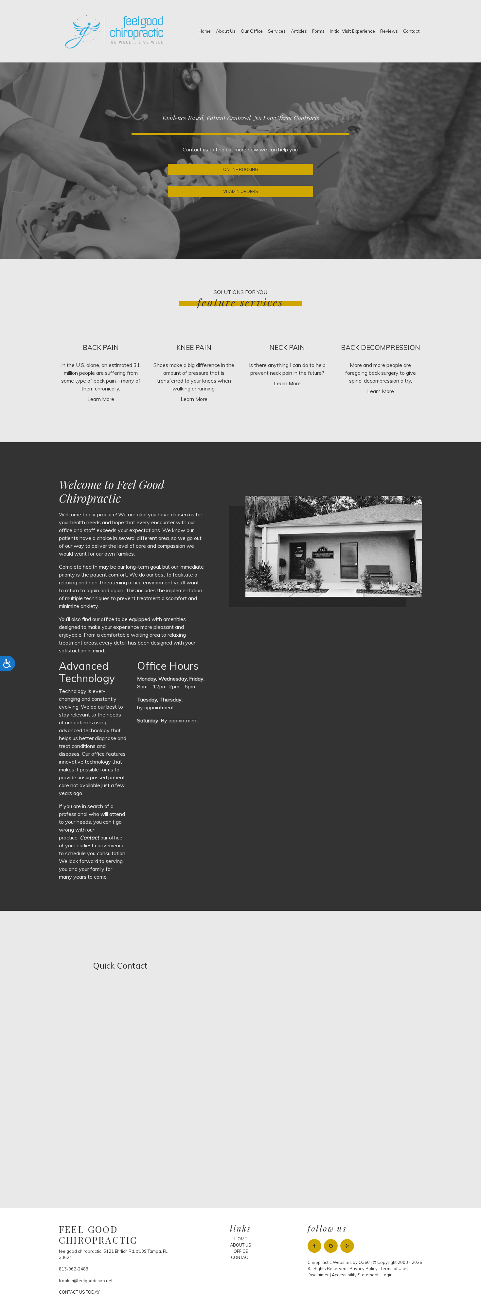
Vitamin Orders (240, 191)
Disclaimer (318, 1274)
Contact (411, 31)
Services (277, 31)
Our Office (252, 31)
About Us (226, 31)
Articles (299, 31)
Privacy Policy (363, 1268)
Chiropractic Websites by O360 (339, 1262)
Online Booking (240, 169)
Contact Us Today (79, 1292)
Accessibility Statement (355, 1274)
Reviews (389, 31)
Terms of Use (393, 1268)
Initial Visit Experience (352, 31)
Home (205, 31)
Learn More (100, 399)
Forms (318, 31)
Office (241, 1251)
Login (387, 1274)
